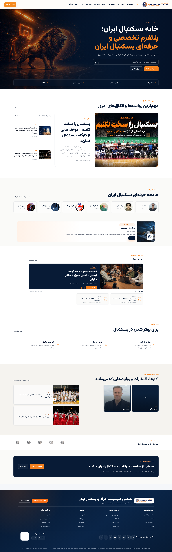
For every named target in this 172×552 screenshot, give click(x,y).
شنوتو (34, 538)
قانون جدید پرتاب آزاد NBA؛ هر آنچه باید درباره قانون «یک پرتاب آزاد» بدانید (25, 154)
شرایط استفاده (45, 526)
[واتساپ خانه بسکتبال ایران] (124, 537)
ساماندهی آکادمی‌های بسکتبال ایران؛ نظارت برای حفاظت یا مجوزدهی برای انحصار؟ (25, 130)
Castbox (41, 538)
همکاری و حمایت (24, 500)
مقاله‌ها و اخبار (149, 515)
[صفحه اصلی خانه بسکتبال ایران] (144, 500)
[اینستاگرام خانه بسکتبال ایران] (133, 537)
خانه (137, 4)
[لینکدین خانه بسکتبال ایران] (110, 537)
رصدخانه (81, 522)
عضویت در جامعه (151, 69)
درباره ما (47, 515)
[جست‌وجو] (96, 63)
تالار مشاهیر (26, 381)
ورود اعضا (23, 466)
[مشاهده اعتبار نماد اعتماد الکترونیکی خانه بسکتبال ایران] (24, 536)
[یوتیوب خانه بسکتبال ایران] (119, 537)
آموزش (122, 4)
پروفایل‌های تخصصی (112, 515)
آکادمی (152, 519)
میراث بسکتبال (101, 4)
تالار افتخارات (17, 381)
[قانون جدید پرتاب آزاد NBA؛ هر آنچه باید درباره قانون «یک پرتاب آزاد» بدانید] (45, 154)
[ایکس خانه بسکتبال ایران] (106, 537)
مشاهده (132, 238)
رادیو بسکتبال (149, 522)
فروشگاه (81, 519)
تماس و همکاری (45, 519)
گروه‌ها (117, 519)
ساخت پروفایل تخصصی (39, 500)
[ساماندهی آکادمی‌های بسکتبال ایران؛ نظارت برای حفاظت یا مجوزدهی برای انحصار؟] (45, 130)
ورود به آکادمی (17, 331)
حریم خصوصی (45, 522)
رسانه (131, 4)
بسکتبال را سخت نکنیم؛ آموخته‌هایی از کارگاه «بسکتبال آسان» (75, 132)
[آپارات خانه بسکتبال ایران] (115, 537)
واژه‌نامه (88, 4)
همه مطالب (16, 108)
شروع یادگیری (136, 69)
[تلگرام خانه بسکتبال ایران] (129, 537)
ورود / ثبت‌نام (10, 4)
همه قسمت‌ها (33, 260)
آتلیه (81, 4)
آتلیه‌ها (82, 515)
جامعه (113, 4)
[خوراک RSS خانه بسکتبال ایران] (101, 537)
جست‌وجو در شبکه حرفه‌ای (21, 197)
